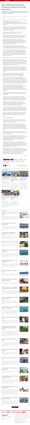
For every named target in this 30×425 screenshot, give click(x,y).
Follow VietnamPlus (20, 165)
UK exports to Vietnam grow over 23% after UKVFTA (5, 197)
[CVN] (13, 412)
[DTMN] (18, 412)
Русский (26, 0)
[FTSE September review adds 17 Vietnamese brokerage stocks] (24, 370)
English (17, 0)
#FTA (24, 159)
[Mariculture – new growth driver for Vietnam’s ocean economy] (24, 252)
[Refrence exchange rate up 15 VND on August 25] (24, 244)
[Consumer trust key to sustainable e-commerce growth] (24, 319)
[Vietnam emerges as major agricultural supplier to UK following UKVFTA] (15, 174)
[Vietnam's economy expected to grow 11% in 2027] (24, 360)
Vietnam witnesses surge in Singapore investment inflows (8, 223)
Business (3, 2)
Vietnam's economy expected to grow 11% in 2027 (9, 358)
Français (20, 0)
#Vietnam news (21, 159)
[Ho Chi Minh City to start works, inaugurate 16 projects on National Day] (24, 400)
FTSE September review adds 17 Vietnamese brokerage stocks (9, 368)
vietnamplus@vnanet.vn (19, 420)
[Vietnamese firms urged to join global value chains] (24, 341)
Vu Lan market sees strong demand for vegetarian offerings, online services (9, 233)
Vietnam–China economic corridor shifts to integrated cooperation (9, 279)
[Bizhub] (3, 412)
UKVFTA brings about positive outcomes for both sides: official (23, 178)
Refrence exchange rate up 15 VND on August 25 (10, 241)
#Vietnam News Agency (6, 162)
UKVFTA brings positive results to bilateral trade (6, 178)
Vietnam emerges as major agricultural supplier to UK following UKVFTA (15, 179)
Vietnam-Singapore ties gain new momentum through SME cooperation (10, 376)
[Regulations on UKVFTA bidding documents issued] (15, 193)
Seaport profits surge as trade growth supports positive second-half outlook (10, 307)
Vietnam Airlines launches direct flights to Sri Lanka (10, 271)
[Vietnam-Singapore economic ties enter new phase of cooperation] (24, 389)
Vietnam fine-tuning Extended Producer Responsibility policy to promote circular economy (9, 327)
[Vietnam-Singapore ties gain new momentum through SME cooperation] (24, 378)
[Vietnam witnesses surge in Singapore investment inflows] (24, 225)
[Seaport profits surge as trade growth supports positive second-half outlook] (24, 309)
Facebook (3, 165)
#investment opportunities (6, 159)
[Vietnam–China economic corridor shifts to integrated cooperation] (24, 281)
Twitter (5, 165)
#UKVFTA (4, 161)
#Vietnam (12, 159)
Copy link (9, 165)
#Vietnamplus (16, 159)
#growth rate (12, 161)
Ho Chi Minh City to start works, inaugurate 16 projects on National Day (10, 398)
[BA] (23, 412)
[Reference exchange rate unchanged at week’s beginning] (24, 351)
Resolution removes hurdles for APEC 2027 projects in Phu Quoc (9, 298)
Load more (15, 407)
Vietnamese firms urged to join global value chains (9, 339)
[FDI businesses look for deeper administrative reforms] (24, 215)
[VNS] (8, 412)
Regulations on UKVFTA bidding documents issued (15, 197)
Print (7, 165)
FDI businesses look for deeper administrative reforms (10, 213)
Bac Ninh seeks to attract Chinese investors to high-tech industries (10, 261)
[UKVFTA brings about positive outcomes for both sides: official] (24, 174)
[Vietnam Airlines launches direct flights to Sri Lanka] (24, 273)
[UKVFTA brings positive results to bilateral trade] (6, 174)
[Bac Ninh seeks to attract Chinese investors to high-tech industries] (24, 263)
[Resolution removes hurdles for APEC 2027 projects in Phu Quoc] (24, 300)
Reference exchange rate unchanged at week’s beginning (10, 350)
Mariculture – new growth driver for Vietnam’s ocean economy (10, 250)
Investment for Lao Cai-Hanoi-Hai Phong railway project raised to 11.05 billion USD (9, 288)
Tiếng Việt (15, 0)
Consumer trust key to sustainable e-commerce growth (10, 318)
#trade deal (8, 161)
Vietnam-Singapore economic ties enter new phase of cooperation (10, 387)
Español (22, 0)
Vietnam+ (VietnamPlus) (7, 0)
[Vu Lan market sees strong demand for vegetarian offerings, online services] (24, 235)
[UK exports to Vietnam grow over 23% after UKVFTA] (6, 193)
